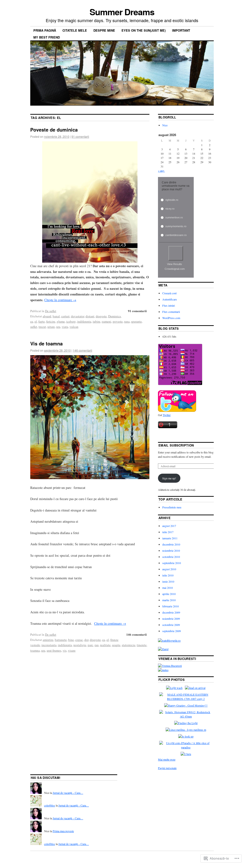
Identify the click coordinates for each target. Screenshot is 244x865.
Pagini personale (167, 768)
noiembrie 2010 (171, 550)
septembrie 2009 (171, 631)
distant (90, 316)
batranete (61, 640)
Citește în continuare (60, 300)
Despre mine (104, 30)
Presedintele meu (171, 507)
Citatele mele (74, 30)
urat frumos (54, 650)
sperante (136, 321)
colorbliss (49, 805)
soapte (116, 645)
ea (31, 321)
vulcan (74, 326)
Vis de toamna (46, 343)
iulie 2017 (167, 532)
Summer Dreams (122, 11)
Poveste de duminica (54, 129)
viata (65, 326)
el (36, 321)
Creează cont (169, 293)
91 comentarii (80, 136)
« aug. (161, 170)
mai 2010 (167, 588)
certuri (65, 316)
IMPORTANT (181, 30)
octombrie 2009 (171, 625)
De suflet (50, 311)
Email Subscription (176, 445)
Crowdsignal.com (175, 268)
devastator (77, 316)
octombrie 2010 (171, 557)
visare (72, 650)
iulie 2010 (167, 575)
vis (64, 650)
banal (56, 316)
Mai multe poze (166, 759)
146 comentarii (82, 350)
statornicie (128, 645)
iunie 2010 (168, 581)
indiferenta (84, 321)
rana (127, 321)
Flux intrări (168, 305)
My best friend (46, 37)
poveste (118, 321)
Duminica (114, 316)
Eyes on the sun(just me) (144, 30)
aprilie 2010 (169, 594)
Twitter (167, 415)
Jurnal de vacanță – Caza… (68, 793)
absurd (47, 316)
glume (61, 321)
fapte (41, 321)
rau (97, 645)
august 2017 (169, 526)
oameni (106, 321)
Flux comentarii (171, 312)
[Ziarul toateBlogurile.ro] (163, 649)
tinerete (142, 645)
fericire (50, 321)
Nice (165, 125)
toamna (35, 650)
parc (90, 645)
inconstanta (48, 645)
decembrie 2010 (171, 544)
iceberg (71, 321)
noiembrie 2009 (171, 618)
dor (86, 640)
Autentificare (169, 299)
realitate (105, 645)
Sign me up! (169, 478)
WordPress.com (171, 318)
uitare (51, 326)
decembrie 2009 (171, 612)
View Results (174, 264)
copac (79, 640)
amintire (48, 640)
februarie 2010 (170, 606)
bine (71, 640)
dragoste (101, 316)
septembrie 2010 (171, 563)
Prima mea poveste (63, 831)
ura (58, 326)
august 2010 (169, 569)
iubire (96, 321)
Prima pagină (44, 30)
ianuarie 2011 (170, 538)
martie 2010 (169, 600)
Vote (175, 253)
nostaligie (79, 645)
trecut (42, 326)
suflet (33, 326)
